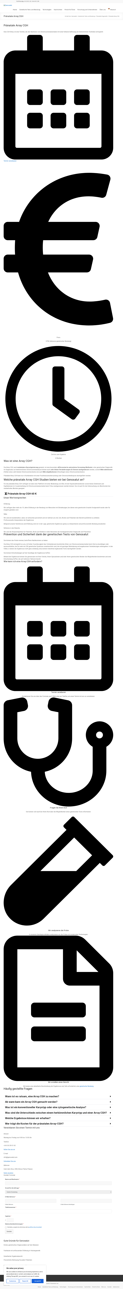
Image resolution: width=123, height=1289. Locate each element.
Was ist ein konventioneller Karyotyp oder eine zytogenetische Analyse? (45, 1107)
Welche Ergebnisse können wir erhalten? (28, 1118)
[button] (58, 493)
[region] (25, 1275)
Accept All (37, 1281)
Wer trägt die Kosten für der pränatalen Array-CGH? (34, 1123)
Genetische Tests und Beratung (29, 9)
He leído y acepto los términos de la (24, 1227)
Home (15, 9)
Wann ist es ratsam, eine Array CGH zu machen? (32, 1096)
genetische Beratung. (87, 1086)
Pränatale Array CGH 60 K (22, 493)
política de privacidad (35, 1227)
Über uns (103, 9)
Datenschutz (116, 1286)
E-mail (6, 1153)
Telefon (6, 1142)
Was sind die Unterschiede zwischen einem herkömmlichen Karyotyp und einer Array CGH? (56, 1112)
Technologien (47, 9)
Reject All (25, 1281)
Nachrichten (58, 9)
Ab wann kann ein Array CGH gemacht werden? (31, 1101)
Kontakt (109, 1286)
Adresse (6, 1165)
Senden (9, 1231)
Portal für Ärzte (70, 9)
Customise (12, 1281)
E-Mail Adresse (9, 1204)
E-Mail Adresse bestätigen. (68, 1204)
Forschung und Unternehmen (87, 9)
